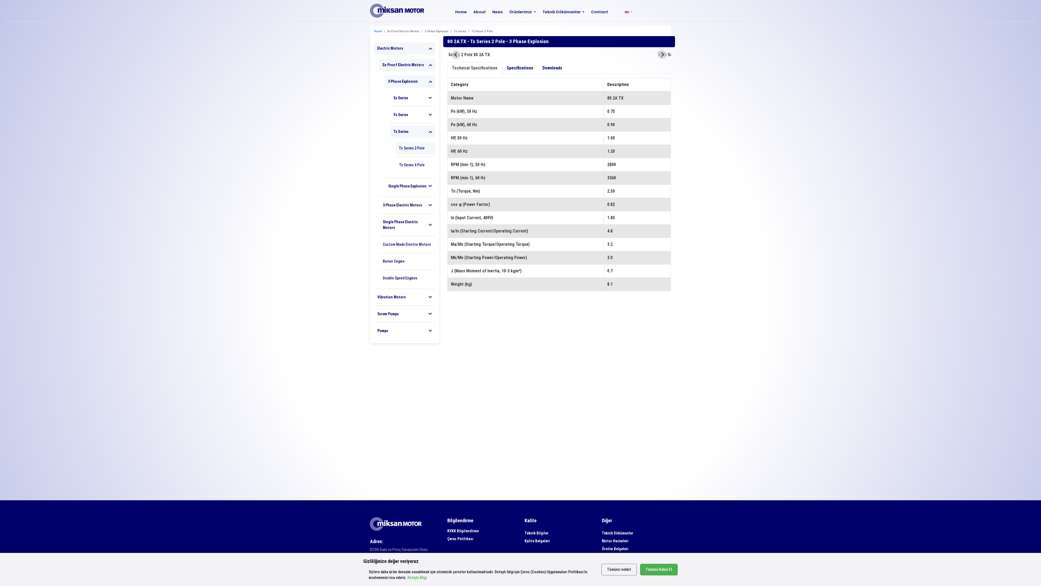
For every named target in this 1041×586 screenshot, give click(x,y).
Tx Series (401, 131)
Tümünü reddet (619, 569)
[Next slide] (662, 54)
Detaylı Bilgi (416, 577)
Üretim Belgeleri (615, 549)
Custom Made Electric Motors (407, 244)
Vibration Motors (391, 297)
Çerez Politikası (460, 539)
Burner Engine (393, 261)
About (479, 12)
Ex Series (401, 98)
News (497, 12)
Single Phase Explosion (407, 186)
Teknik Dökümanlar (617, 533)
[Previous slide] (456, 54)
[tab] (474, 68)
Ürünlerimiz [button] (521, 12)
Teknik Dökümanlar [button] (561, 12)
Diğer (607, 520)
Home (461, 12)
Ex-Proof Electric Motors (403, 65)
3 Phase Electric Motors (402, 205)
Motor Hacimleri (615, 541)
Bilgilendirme (460, 520)
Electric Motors (390, 48)
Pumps (382, 331)
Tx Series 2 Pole (412, 148)
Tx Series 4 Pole (412, 165)
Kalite (530, 520)
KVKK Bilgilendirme (463, 531)
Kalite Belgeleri (537, 541)
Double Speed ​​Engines (400, 278)
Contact (599, 12)
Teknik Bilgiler (536, 533)
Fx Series (401, 115)
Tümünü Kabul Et (658, 569)
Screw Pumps (388, 314)
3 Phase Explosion (403, 81)
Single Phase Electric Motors (400, 225)
